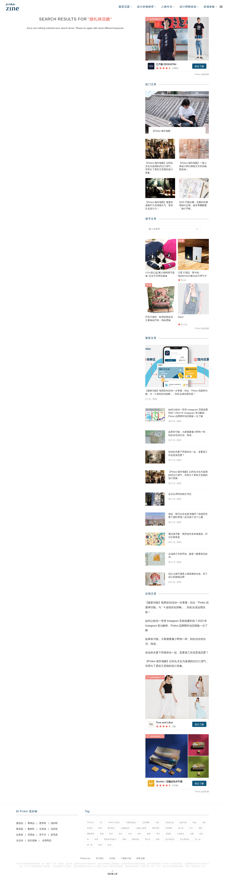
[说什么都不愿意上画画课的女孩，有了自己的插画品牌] (155, 578)
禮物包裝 (135, 839)
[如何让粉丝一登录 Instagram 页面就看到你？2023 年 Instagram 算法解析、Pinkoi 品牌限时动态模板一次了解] (155, 414)
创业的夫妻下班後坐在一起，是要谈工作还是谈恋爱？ (188, 453)
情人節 (180, 828)
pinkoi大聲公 (114, 822)
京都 (157, 822)
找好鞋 (54, 823)
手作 (191, 828)
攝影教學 (90, 834)
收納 (102, 834)
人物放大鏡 (169, 822)
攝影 (200, 828)
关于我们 (100, 858)
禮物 (124, 839)
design (90, 822)
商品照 (89, 828)
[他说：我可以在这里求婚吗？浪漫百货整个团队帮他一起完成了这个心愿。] (155, 519)
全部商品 (46, 840)
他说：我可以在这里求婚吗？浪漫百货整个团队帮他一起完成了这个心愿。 (188, 516)
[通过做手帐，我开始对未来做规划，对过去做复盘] (155, 539)
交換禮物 (146, 822)
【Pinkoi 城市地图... (162, 131)
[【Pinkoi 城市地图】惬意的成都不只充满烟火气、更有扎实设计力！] (160, 188)
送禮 (100, 845)
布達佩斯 (168, 828)
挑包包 (19, 823)
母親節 (168, 834)
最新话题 (124, 6)
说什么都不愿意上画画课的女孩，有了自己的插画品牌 (188, 575)
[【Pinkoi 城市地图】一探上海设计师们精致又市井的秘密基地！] (194, 149)
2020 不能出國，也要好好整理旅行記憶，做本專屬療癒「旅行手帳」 (193, 205)
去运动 (19, 840)
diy (101, 822)
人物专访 (166, 6)
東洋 (158, 834)
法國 (192, 834)
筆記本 (147, 839)
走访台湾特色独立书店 (179, 494)
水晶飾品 (180, 834)
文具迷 (42, 829)
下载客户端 (126, 858)
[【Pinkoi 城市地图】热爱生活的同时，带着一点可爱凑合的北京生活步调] (177, 112)
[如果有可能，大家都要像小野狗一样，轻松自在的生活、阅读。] (155, 437)
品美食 (19, 834)
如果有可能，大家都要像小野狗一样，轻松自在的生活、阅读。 (188, 433)
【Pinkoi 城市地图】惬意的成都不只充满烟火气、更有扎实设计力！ (159, 205)
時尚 (139, 834)
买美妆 (31, 834)
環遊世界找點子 (110, 839)
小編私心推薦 (140, 828)
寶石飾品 (111, 828)
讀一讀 (197, 839)
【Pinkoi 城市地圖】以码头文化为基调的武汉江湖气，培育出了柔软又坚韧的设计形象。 (159, 168)
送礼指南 (32, 840)
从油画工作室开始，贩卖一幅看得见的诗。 (188, 555)
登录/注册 (140, 858)
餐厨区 (31, 829)
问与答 (112, 858)
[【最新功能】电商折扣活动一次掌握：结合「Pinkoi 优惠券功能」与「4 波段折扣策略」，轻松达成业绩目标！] (177, 366)
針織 (109, 845)
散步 (111, 834)
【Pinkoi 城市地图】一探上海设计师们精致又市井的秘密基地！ (193, 166)
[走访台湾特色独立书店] (155, 499)
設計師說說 (184, 839)
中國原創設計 (131, 822)
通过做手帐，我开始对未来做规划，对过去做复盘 (188, 536)
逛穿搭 (42, 823)
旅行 (120, 834)
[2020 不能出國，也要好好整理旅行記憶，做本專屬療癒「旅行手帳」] (194, 188)
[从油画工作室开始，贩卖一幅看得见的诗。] (155, 559)
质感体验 (209, 6)
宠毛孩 (54, 834)
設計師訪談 (169, 839)
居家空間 (155, 828)
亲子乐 (42, 834)
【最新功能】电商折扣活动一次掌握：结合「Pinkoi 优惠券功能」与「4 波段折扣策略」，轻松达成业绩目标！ (176, 392)
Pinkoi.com (85, 858)
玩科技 (54, 829)
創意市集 (183, 822)
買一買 (89, 845)
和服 (194, 822)
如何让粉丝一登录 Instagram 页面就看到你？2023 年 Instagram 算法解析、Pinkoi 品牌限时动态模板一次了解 (188, 412)
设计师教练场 (188, 6)
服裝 (149, 834)
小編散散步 (125, 828)
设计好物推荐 (145, 6)
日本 (130, 834)
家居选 (19, 829)
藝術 (158, 839)
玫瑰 (96, 839)
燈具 (201, 834)
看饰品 (31, 823)
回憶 (100, 828)
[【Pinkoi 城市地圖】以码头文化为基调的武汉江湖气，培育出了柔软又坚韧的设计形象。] (160, 149)
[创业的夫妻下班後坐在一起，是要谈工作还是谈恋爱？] (155, 456)
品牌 (204, 822)
